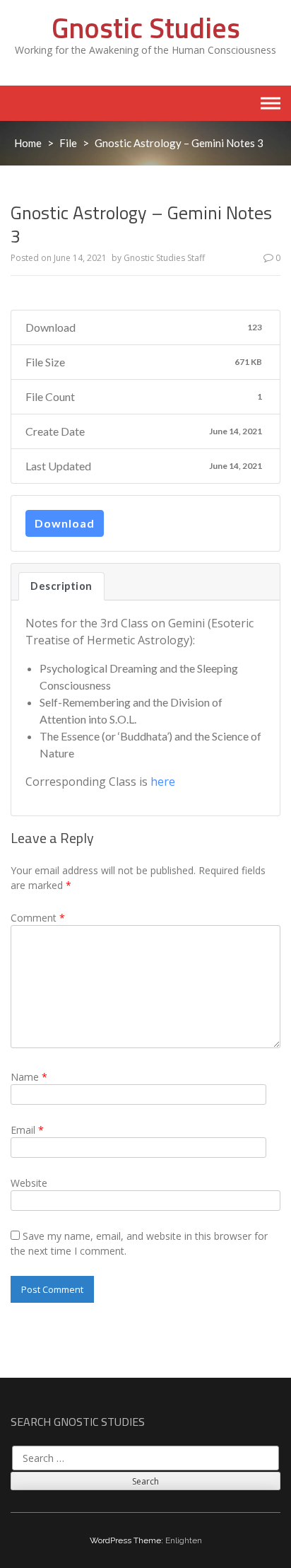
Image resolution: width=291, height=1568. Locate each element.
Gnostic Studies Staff (164, 258)
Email (27, 1130)
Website (29, 1183)
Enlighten (183, 1540)
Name (29, 1077)
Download (65, 523)
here (162, 781)
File (68, 143)
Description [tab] (61, 586)
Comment (38, 917)
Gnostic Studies (146, 28)
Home (28, 143)
